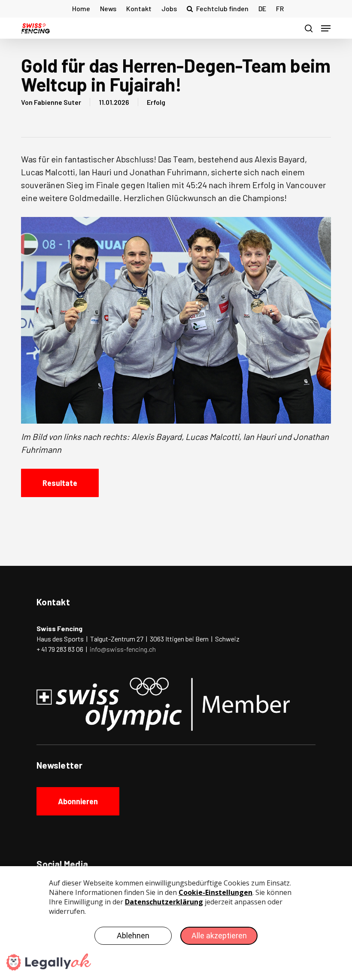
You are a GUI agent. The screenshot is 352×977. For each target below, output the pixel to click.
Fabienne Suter (57, 102)
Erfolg (156, 102)
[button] (326, 28)
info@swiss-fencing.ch (123, 649)
